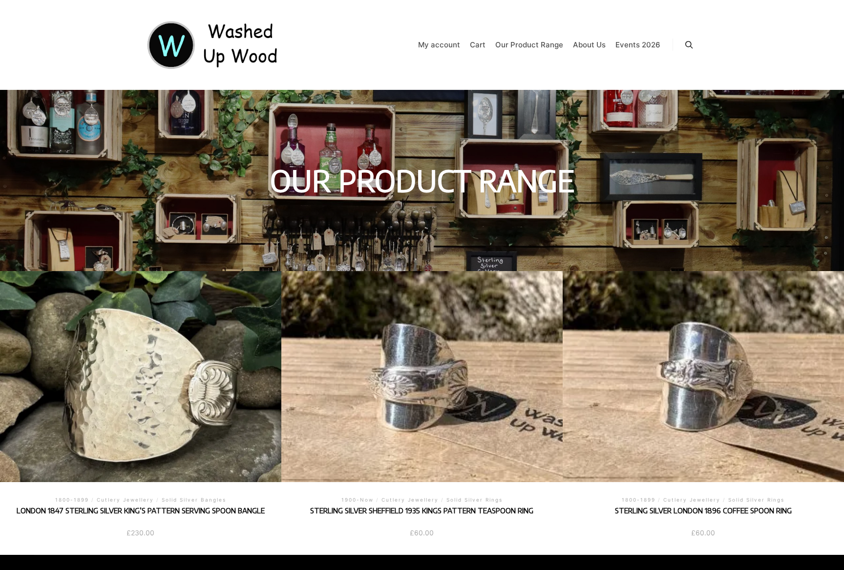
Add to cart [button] (140, 375)
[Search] (689, 45)
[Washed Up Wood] (213, 45)
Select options (421, 375)
